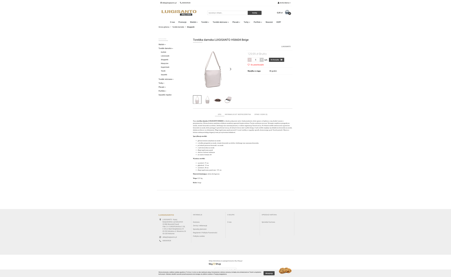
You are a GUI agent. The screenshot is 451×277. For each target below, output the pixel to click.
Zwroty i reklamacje (200, 226)
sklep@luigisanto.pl (170, 237)
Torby (246, 22)
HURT (278, 22)
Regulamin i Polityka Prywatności (205, 233)
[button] (197, 215)
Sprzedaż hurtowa (268, 222)
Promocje (182, 22)
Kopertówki (165, 67)
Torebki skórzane (220, 22)
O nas (172, 22)
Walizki (193, 22)
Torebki (204, 22)
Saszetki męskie (165, 95)
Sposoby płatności (199, 229)
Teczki (163, 71)
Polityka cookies (199, 236)
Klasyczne (164, 63)
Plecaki (235, 22)
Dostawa (196, 222)
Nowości (269, 22)
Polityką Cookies (191, 272)
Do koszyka (275, 60)
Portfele (257, 22)
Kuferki (163, 52)
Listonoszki (165, 56)
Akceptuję (269, 273)
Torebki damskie (165, 48)
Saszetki (164, 75)
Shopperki (164, 60)
